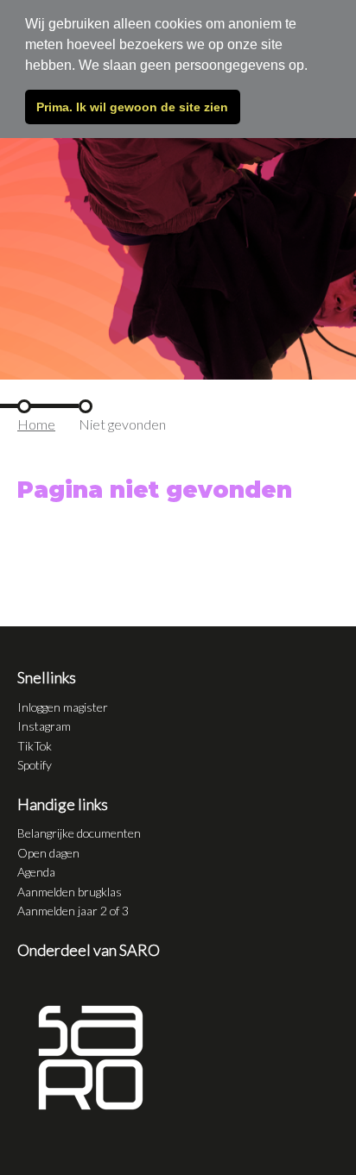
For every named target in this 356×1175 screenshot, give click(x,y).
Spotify (34, 764)
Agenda (36, 871)
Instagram (44, 726)
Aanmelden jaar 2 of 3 (73, 910)
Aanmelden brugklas (69, 891)
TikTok (34, 745)
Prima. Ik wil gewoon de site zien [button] (132, 107)
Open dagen (48, 852)
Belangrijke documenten (79, 833)
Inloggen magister (62, 707)
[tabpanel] (178, 190)
